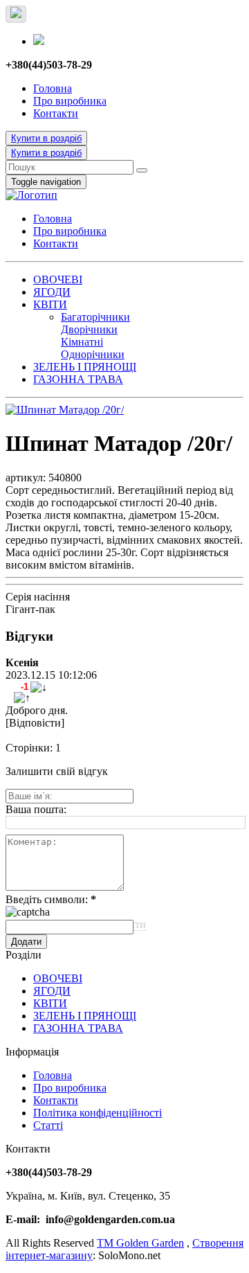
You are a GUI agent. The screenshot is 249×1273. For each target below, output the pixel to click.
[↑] (22, 698)
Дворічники (89, 329)
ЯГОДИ (52, 292)
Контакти (55, 113)
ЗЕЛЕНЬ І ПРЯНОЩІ (84, 367)
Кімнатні (82, 342)
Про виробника (70, 101)
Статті (48, 1125)
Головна (52, 88)
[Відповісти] (35, 723)
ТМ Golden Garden (140, 1243)
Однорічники (92, 354)
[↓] (38, 688)
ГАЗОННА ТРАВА (78, 379)
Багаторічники (95, 317)
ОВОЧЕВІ (57, 279)
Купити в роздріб (46, 138)
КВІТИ (50, 304)
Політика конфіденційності (97, 1113)
